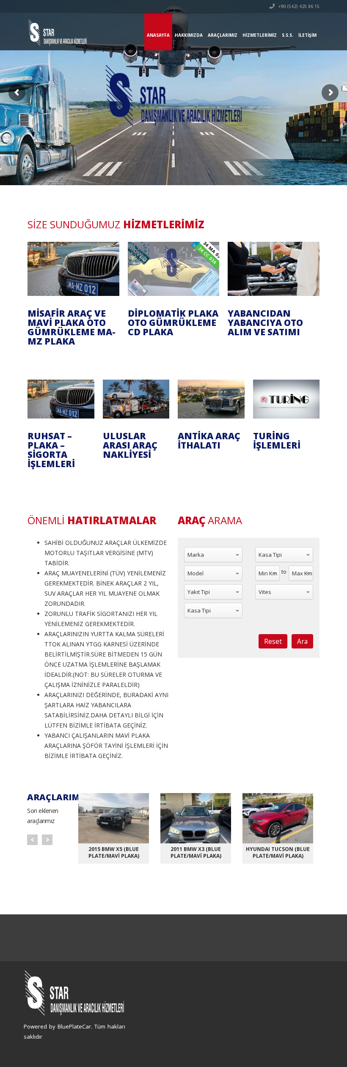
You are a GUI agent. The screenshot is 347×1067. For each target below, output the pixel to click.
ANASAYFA (158, 35)
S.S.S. (287, 35)
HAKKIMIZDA (189, 35)
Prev (32, 839)
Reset (273, 641)
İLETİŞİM (307, 35)
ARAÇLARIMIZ (222, 35)
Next (47, 839)
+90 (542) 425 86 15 (298, 6)
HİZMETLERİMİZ (259, 35)
